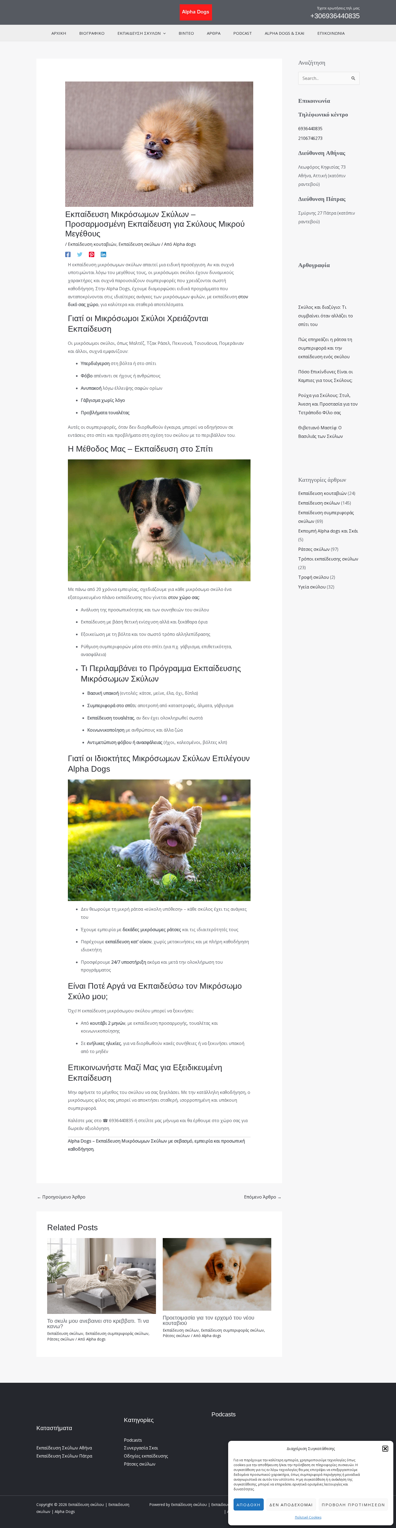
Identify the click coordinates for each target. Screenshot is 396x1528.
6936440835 (310, 129)
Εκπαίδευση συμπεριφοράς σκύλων (116, 1333)
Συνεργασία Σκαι (141, 1448)
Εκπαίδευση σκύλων (139, 244)
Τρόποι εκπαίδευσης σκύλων (328, 559)
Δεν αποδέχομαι (291, 1504)
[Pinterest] (91, 254)
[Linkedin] (103, 254)
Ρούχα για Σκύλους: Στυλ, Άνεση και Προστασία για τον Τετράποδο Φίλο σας (328, 404)
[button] (385, 1448)
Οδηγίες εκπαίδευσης (146, 1456)
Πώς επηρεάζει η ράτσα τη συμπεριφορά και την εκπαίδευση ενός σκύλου (325, 348)
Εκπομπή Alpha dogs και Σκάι (328, 531)
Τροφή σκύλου (313, 577)
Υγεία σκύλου (312, 587)
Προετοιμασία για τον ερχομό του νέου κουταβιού (208, 1320)
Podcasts (133, 1440)
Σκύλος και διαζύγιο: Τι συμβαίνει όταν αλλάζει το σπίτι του (325, 315)
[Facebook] (68, 254)
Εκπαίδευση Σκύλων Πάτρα (64, 1456)
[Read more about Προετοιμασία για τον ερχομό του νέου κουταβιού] (217, 1274)
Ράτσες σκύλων (60, 1339)
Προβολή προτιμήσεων (353, 1504)
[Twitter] (79, 254)
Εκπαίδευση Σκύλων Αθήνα (64, 1448)
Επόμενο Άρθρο (263, 1197)
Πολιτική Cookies (308, 1517)
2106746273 (310, 138)
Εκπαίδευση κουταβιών (92, 244)
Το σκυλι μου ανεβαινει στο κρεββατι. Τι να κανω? (98, 1323)
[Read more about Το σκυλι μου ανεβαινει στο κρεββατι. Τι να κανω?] (101, 1276)
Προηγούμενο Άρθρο (61, 1197)
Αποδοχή (249, 1504)
